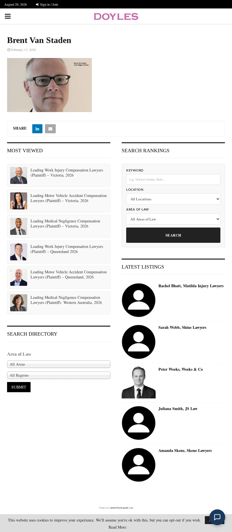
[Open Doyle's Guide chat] (217, 517)
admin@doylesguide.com (121, 507)
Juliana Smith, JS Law (177, 408)
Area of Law (137, 209)
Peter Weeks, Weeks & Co (180, 369)
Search (173, 235)
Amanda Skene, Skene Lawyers (185, 450)
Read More (117, 527)
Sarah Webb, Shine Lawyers (182, 327)
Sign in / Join (48, 4)
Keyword (134, 170)
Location (134, 189)
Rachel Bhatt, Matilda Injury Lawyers (191, 286)
